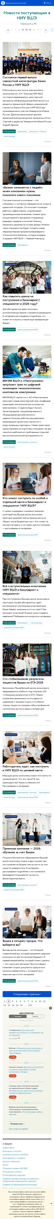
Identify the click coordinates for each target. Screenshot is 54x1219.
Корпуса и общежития (11, 1161)
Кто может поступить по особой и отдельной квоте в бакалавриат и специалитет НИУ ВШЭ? (25, 501)
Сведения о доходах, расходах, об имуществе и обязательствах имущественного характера (21, 1180)
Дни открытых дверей (18, 1129)
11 (44, 1001)
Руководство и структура (12, 1151)
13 (9, 1005)
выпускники (22, 131)
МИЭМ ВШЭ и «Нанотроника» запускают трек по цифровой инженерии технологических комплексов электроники (23, 386)
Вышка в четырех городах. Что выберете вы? (23, 943)
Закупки (5, 1165)
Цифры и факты (8, 1147)
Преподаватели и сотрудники (14, 1158)
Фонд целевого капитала (12, 1172)
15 (17, 1005)
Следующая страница (26, 994)
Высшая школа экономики (16, 3)
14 (13, 1005)
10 (40, 1001)
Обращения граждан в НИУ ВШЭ (15, 1168)
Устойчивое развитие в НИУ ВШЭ (15, 1154)
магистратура (9, 136)
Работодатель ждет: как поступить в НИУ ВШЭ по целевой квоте (26, 768)
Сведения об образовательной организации (20, 1184)
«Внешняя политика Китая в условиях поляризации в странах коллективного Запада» (26, 1069)
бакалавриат (23, 245)
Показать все (16, 1123)
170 (30, 1005)
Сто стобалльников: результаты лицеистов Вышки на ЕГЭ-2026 (23, 681)
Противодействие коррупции (14, 1175)
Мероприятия (26, 1013)
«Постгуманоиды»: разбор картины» (25, 1113)
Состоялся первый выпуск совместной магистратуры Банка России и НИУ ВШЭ (24, 81)
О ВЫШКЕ (7, 1143)
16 (21, 1005)
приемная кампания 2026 (28, 329)
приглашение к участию (27, 442)
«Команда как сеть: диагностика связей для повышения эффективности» (26, 1091)
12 (5, 1005)
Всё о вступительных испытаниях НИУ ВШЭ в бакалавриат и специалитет (24, 589)
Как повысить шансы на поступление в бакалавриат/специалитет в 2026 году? (21, 300)
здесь (42, 1199)
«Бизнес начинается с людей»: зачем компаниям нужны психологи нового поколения (23, 191)
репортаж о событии (37, 131)
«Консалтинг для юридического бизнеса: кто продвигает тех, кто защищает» (26, 1032)
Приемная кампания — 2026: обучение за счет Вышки (22, 850)
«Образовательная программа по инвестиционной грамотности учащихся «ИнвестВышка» (26, 1050)
